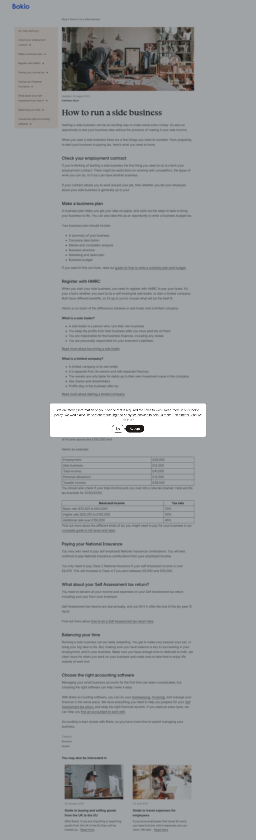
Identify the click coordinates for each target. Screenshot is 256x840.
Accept (135, 428)
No (118, 428)
